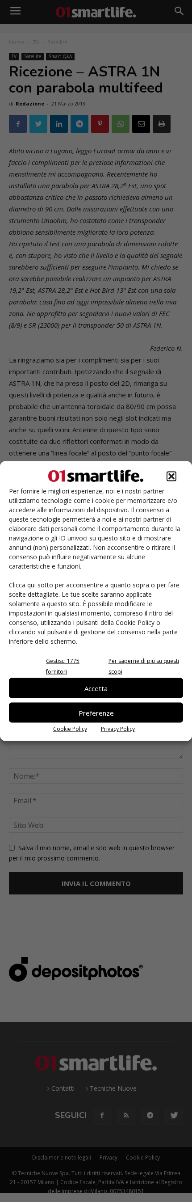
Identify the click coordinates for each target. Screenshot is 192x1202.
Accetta (96, 687)
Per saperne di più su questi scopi (144, 666)
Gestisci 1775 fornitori (62, 666)
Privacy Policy (118, 729)
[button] (171, 476)
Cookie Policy (70, 729)
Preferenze (96, 712)
